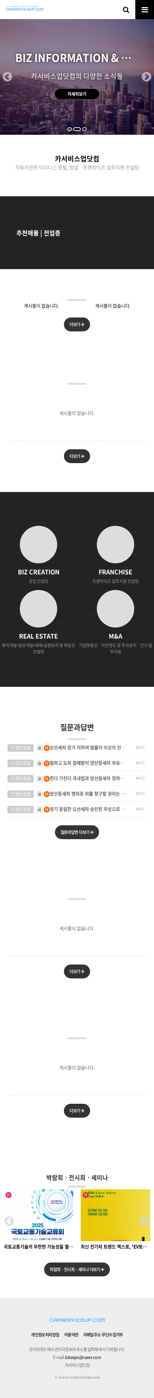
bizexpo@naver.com (83, 1357)
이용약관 (71, 1335)
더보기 (75, 324)
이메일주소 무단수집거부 (103, 1335)
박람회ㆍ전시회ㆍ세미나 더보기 (75, 1269)
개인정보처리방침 (45, 1335)
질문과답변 (77, 727)
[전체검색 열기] (126, 9)
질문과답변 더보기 (76, 832)
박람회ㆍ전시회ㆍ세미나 (77, 1177)
